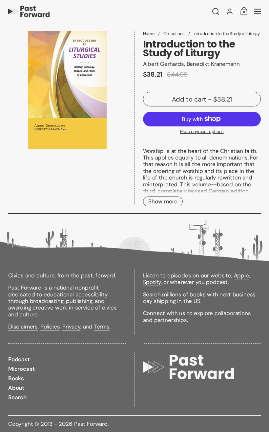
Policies (50, 326)
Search (152, 294)
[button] (215, 11)
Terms (102, 326)
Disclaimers (23, 326)
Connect (154, 313)
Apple (241, 275)
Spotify (152, 282)
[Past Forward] (106, 11)
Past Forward (91, 423)
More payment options (202, 131)
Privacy (71, 326)
